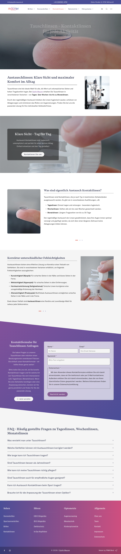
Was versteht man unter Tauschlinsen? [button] (26, 440)
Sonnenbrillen (9, 516)
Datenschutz (99, 537)
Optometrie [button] (72, 9)
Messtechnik (69, 521)
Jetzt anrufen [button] (24, 399)
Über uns (98, 516)
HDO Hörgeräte (40, 516)
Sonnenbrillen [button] (42, 9)
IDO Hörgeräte (40, 521)
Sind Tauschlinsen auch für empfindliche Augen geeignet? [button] (36, 477)
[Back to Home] (13, 9)
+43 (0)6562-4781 (60, 2)
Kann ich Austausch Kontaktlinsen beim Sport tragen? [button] (34, 485)
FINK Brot (110, 550)
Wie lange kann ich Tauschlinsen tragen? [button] (27, 455)
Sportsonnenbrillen (11, 521)
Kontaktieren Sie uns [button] (33, 154)
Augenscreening (70, 516)
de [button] (102, 9)
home (46, 53)
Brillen (6, 526)
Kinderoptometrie (71, 526)
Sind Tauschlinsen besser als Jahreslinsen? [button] (28, 462)
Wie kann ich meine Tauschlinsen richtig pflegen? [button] (31, 470)
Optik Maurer (37, 92)
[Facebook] (4, 550)
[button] (106, 9)
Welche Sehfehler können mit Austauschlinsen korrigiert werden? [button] (40, 447)
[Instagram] (10, 550)
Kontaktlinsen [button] (58, 9)
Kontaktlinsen (57, 53)
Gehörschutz (39, 526)
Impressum (98, 531)
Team (96, 521)
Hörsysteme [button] (86, 9)
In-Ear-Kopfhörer (40, 531)
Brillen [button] (30, 9)
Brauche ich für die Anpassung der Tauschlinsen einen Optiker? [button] (39, 492)
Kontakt (97, 526)
